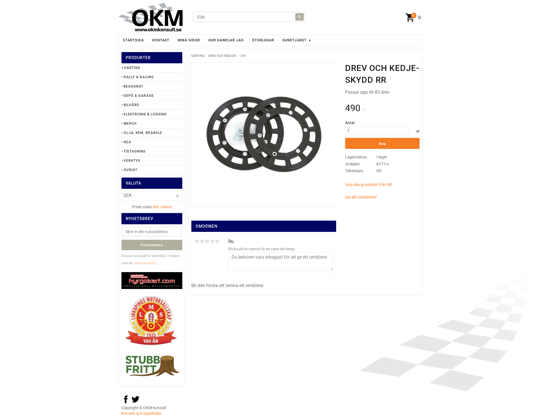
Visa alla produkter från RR (368, 184)
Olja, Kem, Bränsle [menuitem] (143, 133)
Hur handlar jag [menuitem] (226, 40)
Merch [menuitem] (130, 124)
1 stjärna (196, 241)
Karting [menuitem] (132, 68)
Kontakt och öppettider (141, 413)
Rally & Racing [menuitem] (139, 77)
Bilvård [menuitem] (131, 105)
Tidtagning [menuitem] (135, 151)
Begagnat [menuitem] (133, 86)
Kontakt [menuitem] (160, 40)
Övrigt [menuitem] (131, 170)
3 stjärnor (207, 241)
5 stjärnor (217, 241)
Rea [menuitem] (127, 142)
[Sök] (299, 17)
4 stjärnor (212, 241)
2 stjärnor (202, 241)
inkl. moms (162, 206)
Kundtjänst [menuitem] (295, 40)
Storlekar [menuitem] (263, 40)
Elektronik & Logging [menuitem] (145, 114)
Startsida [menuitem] (133, 40)
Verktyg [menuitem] (132, 161)
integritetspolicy (145, 263)
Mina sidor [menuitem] (189, 40)
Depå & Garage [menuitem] (139, 96)
